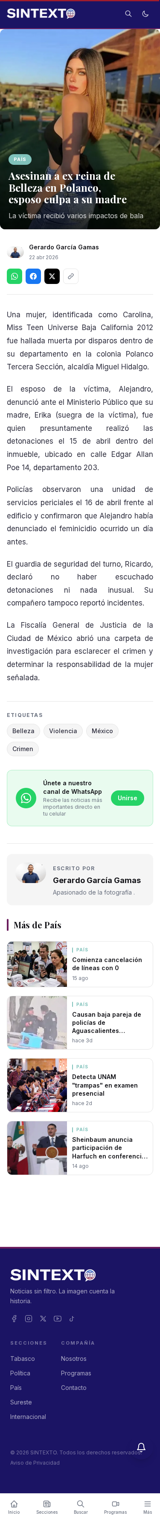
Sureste (21, 1402)
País (20, 159)
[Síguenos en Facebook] (33, 276)
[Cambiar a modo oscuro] (145, 13)
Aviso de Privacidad (35, 1463)
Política (20, 1373)
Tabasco (22, 1358)
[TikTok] (72, 1318)
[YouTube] (57, 1318)
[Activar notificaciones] (141, 1448)
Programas (76, 1373)
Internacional (28, 1416)
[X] (43, 1318)
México (102, 730)
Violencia (63, 730)
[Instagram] (28, 1318)
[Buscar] (128, 13)
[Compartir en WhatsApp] (14, 276)
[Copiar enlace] (71, 276)
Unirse (127, 797)
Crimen (22, 748)
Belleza (23, 730)
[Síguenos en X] (52, 276)
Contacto (74, 1387)
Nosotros (74, 1358)
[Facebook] (14, 1318)
